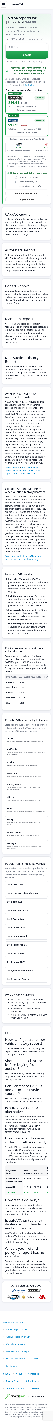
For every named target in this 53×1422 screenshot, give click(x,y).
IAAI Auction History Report (21, 359)
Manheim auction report (18, 1351)
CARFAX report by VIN (17, 1329)
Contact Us (29, 85)
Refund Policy (32, 1381)
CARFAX (10, 682)
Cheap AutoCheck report (25, 473)
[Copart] (13, 1297)
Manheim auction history (26, 559)
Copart (9, 692)
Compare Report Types (26, 193)
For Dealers (11, 1366)
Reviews (36, 1388)
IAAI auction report (15, 1358)
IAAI (8, 703)
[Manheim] (28, 1297)
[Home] (15, 1396)
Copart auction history (16, 556)
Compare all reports (13, 1322)
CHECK (6, 1373)
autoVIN (17, 4)
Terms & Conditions (15, 1388)
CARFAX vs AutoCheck (15, 470)
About (19, 1373)
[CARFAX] (34, 1290)
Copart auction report (17, 1344)
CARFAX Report (17, 214)
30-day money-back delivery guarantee (28, 173)
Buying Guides (26, 199)
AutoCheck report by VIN (18, 1336)
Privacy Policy (12, 1381)
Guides (34, 1358)
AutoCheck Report (20, 250)
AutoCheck (11, 687)
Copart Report (17, 286)
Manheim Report (19, 318)
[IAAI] (41, 1297)
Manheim (11, 697)
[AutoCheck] (18, 1290)
